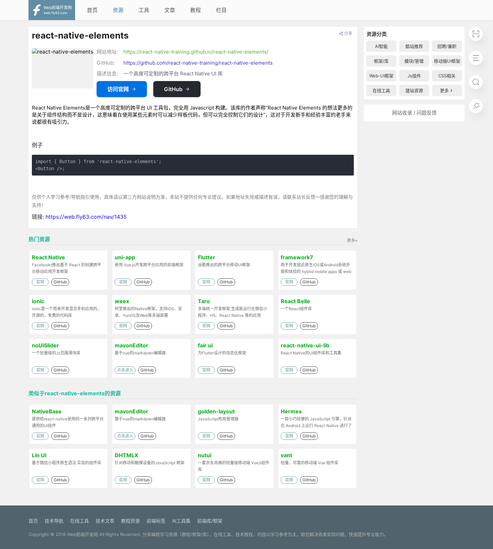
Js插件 (414, 75)
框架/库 (381, 61)
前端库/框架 (209, 521)
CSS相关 (446, 75)
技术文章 (105, 521)
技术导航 (54, 521)
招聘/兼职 (446, 46)
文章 (169, 10)
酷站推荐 (414, 46)
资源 (118, 10)
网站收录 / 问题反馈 (414, 113)
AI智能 (381, 46)
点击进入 (125, 369)
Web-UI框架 (381, 75)
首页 (92, 10)
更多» (352, 240)
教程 (195, 10)
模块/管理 (414, 61)
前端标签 (156, 521)
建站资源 (414, 90)
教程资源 (130, 521)
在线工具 (381, 90)
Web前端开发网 (82, 534)
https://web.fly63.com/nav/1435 (86, 216)
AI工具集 (181, 521)
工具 (144, 10)
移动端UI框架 (447, 61)
